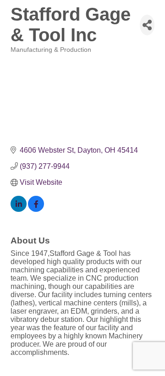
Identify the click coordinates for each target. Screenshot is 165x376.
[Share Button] (147, 25)
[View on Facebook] (36, 209)
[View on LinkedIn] (19, 209)
